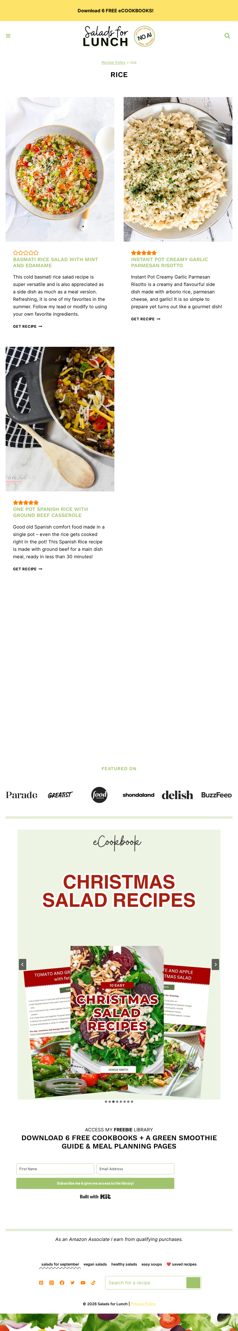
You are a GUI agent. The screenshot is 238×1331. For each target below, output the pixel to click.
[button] (15, 253)
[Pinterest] (41, 1282)
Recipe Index (114, 62)
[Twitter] (72, 1282)
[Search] (193, 1282)
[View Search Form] (227, 36)
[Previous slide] (22, 964)
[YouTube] (83, 1282)
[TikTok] (93, 1282)
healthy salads (124, 1264)
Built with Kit (95, 1196)
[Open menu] (8, 34)
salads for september (60, 1264)
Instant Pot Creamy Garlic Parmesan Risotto (169, 262)
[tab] (106, 1102)
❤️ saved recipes (181, 1264)
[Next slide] (215, 964)
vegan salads (95, 1264)
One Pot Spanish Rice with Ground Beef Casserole (50, 512)
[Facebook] (62, 1282)
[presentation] (60, 169)
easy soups (152, 1264)
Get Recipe (27, 326)
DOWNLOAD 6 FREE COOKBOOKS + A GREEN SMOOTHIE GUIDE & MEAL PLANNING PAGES (119, 1141)
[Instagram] (51, 1282)
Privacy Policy (143, 1304)
